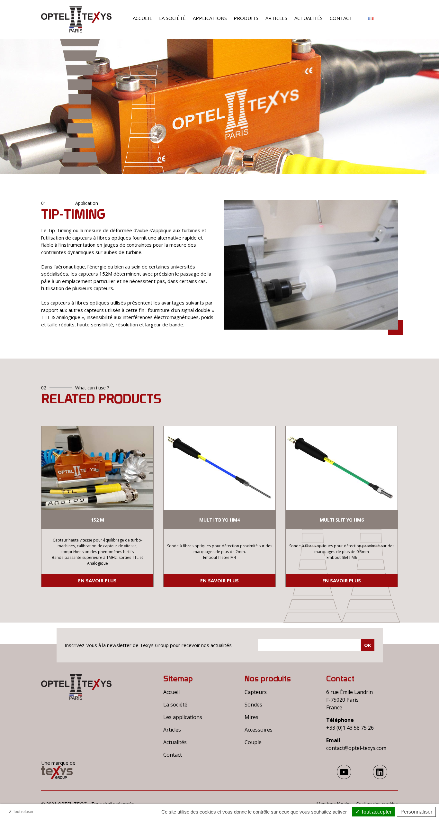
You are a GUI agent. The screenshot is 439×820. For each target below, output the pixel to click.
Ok (367, 645)
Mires (251, 717)
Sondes (253, 704)
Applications (210, 18)
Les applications (182, 717)
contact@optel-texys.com (356, 748)
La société (172, 18)
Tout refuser (22, 811)
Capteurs (256, 692)
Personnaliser (416, 812)
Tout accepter (375, 812)
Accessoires (259, 729)
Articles (276, 18)
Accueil (142, 18)
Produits (246, 18)
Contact (341, 18)
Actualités (308, 18)
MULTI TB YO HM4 (219, 520)
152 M (97, 520)
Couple (253, 742)
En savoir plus (97, 580)
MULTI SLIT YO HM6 (342, 520)
